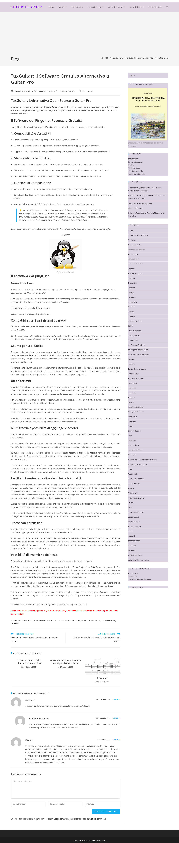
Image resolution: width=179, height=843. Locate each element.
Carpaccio (132, 307)
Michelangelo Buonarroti (137, 464)
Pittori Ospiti (133, 493)
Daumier (131, 359)
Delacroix (131, 364)
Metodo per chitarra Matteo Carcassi (142, 459)
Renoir (130, 507)
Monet (130, 469)
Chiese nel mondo (135, 321)
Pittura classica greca (136, 498)
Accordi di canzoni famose (138, 235)
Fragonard (132, 388)
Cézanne (131, 316)
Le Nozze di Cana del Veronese (140, 203)
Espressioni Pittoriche (136, 174)
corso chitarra (39, 621)
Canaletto (132, 297)
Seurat (130, 531)
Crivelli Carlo (133, 340)
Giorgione (132, 421)
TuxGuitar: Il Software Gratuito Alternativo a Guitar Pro (147, 58)
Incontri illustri (133, 445)
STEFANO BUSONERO (26, 7)
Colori (130, 326)
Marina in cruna (134, 168)
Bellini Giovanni (134, 259)
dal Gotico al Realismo (136, 345)
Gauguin (131, 402)
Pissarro (131, 488)
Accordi (131, 230)
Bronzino (131, 288)
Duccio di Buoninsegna (137, 369)
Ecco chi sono (133, 573)
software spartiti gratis (90, 621)
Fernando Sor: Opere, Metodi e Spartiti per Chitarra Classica (65, 662)
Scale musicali (133, 517)
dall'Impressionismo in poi (138, 350)
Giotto (130, 426)
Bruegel (131, 292)
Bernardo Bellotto (135, 264)
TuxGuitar (15, 623)
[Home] (102, 58)
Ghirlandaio (132, 416)
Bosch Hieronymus (135, 273)
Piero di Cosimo (134, 483)
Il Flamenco (102, 678)
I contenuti (132, 576)
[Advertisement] (89, 36)
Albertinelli (132, 240)
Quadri (130, 502)
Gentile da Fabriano (135, 407)
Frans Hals (132, 393)
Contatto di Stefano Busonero (139, 579)
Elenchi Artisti (133, 373)
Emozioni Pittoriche (135, 378)
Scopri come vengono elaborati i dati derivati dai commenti (80, 819)
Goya (130, 435)
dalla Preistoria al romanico (138, 354)
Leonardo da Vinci (135, 450)
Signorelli (131, 536)
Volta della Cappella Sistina (138, 560)
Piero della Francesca (136, 479)
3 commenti (87, 91)
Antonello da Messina (136, 249)
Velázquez (132, 545)
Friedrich (131, 397)
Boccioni (131, 268)
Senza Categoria (134, 521)
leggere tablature (53, 621)
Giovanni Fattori (134, 431)
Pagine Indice (133, 474)
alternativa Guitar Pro (23, 621)
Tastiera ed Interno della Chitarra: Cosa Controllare (28, 662)
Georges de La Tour (135, 412)
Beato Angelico (134, 254)
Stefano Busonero (22, 91)
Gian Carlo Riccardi (135, 208)
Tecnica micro (133, 159)
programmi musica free (71, 621)
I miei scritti (132, 440)
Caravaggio (132, 302)
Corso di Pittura (134, 335)
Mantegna (132, 455)
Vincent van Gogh (135, 555)
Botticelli (131, 278)
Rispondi (116, 699)
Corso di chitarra (68, 91)
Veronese (131, 550)
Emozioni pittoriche (135, 171)
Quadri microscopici (135, 162)
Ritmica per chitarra (135, 512)
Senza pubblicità (134, 526)
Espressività (132, 383)
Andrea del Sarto (134, 245)
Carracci (131, 311)
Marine (131, 165)
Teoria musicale (134, 541)
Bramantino (132, 283)
